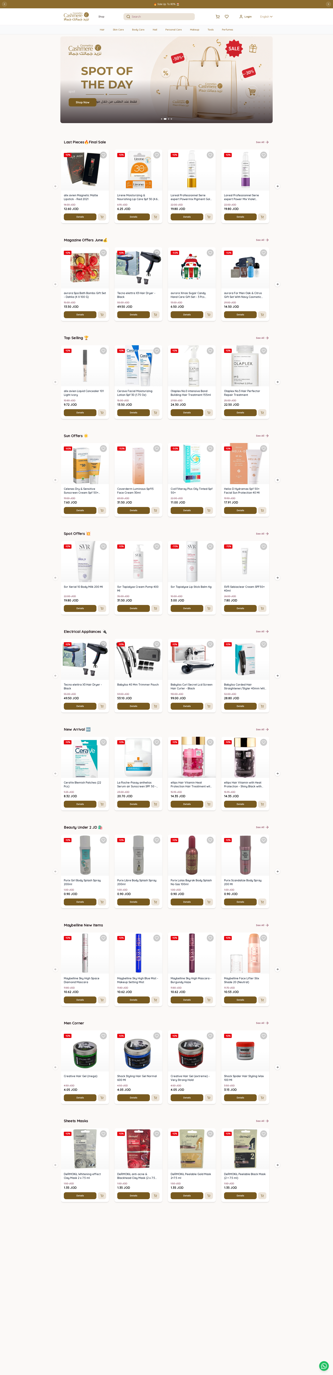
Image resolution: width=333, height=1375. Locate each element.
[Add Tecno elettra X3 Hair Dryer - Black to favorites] (156, 252)
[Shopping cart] (324, 1366)
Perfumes (227, 29)
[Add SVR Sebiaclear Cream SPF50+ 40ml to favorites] (263, 546)
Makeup (194, 29)
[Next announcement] (328, 4)
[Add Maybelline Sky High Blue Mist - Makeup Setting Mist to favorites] (156, 938)
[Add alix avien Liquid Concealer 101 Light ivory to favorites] (103, 350)
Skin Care (118, 29)
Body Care (138, 29)
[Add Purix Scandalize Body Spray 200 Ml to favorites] (263, 840)
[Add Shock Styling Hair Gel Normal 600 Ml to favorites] (156, 1035)
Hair (102, 29)
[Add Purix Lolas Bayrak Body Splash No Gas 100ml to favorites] (210, 840)
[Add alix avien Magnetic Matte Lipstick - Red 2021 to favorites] (103, 155)
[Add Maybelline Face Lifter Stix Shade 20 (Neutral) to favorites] (263, 938)
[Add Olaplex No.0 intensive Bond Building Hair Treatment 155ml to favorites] (210, 350)
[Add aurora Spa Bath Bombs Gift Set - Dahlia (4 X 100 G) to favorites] (103, 252)
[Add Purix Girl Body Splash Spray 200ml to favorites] (103, 840)
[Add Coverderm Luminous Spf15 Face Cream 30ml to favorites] (156, 448)
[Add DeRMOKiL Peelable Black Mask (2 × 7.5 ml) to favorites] (263, 1133)
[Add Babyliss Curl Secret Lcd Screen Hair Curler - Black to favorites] (210, 644)
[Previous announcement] (4, 4)
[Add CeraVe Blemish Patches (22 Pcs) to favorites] (103, 742)
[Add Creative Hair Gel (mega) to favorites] (103, 1035)
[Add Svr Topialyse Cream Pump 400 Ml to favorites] (156, 546)
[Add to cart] (102, 216)
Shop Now (84, 102)
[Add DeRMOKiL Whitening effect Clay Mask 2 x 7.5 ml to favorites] (103, 1133)
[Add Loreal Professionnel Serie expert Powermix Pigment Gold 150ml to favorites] (210, 155)
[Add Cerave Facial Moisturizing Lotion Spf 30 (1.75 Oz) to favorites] (156, 350)
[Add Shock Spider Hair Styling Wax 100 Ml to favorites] (263, 1035)
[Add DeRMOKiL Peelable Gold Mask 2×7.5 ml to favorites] (210, 1133)
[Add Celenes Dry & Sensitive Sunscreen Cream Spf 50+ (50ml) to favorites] (103, 448)
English (264, 16)
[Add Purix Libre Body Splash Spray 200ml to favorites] (156, 840)
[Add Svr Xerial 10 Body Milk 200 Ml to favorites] (103, 546)
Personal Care (173, 29)
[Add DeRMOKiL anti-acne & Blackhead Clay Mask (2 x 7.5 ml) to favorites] (156, 1133)
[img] (85, 170)
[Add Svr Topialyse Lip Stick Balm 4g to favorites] (210, 546)
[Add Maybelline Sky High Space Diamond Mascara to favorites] (103, 938)
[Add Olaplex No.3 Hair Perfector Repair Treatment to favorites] (263, 350)
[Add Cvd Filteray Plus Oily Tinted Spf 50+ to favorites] (210, 448)
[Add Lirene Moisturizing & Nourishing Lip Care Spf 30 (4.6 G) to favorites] (156, 155)
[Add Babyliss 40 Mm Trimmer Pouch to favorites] (156, 644)
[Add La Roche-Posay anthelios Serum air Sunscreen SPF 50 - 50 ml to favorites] (156, 742)
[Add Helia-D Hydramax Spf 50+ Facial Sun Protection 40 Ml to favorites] (263, 448)
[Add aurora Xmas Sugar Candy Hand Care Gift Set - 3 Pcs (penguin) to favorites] (210, 252)
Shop (101, 16)
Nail (155, 29)
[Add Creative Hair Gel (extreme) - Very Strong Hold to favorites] (210, 1035)
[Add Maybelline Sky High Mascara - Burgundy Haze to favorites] (210, 938)
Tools (211, 29)
